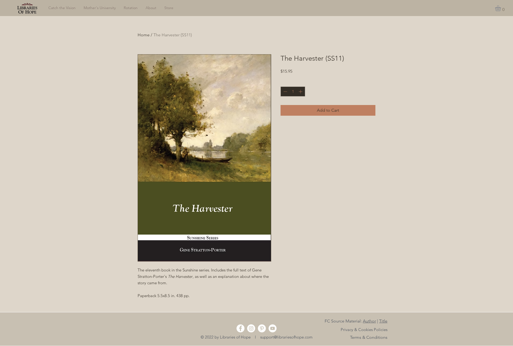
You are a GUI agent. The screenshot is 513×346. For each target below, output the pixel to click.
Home (144, 34)
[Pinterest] (262, 328)
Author (369, 321)
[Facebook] (240, 328)
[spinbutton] (293, 91)
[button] (501, 8)
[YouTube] (273, 328)
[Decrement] (284, 91)
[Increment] (301, 91)
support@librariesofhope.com (286, 337)
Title (383, 321)
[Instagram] (251, 328)
